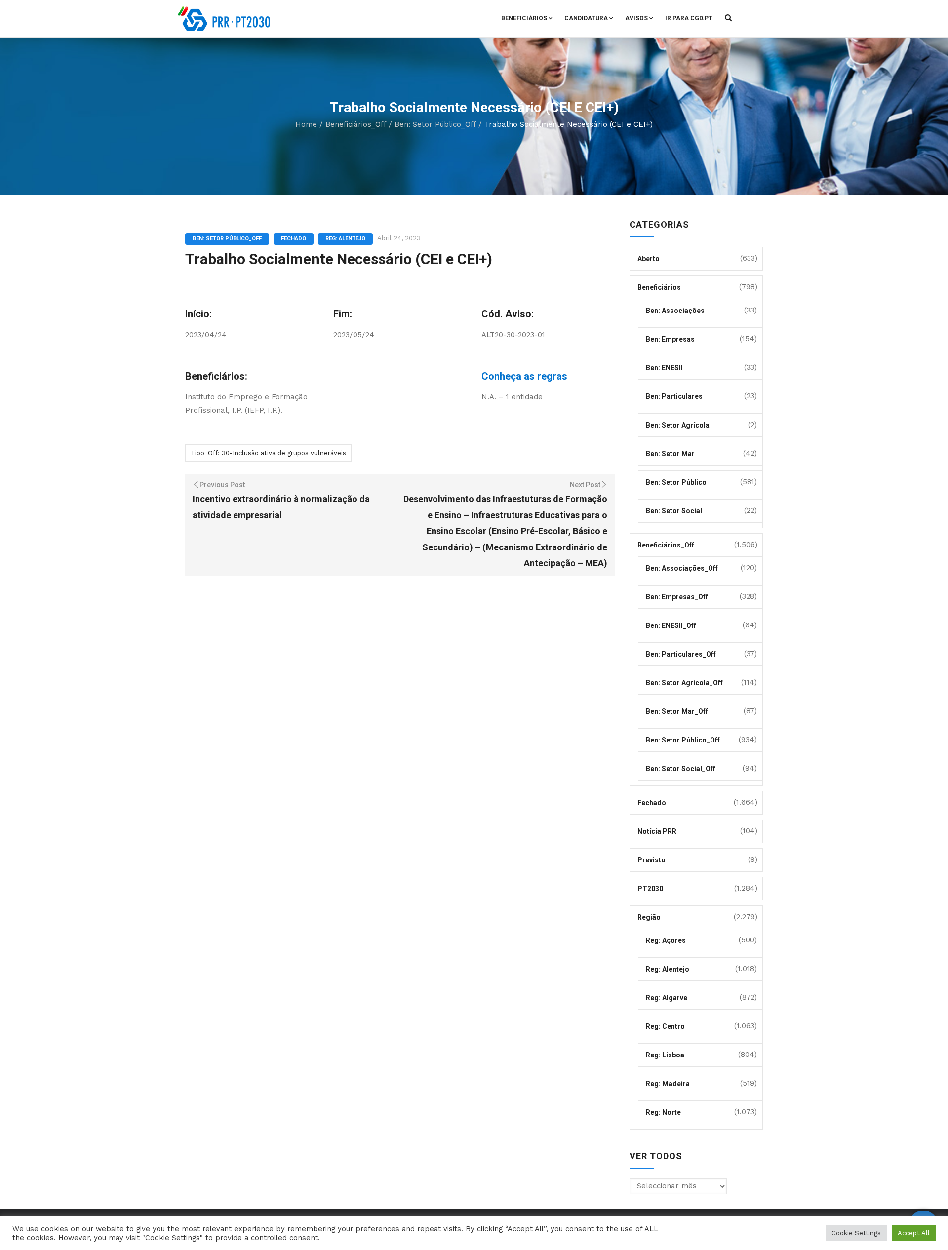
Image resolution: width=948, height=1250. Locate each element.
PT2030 (650, 889)
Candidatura (586, 18)
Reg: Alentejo (345, 238)
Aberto (648, 259)
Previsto (651, 860)
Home (306, 124)
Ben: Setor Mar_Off (677, 711)
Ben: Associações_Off (682, 568)
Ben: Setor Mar (670, 454)
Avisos (636, 18)
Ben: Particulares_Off (681, 654)
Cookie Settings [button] (856, 1233)
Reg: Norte (663, 1112)
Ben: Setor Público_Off (435, 124)
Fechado (293, 238)
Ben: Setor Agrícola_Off (684, 683)
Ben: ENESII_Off (671, 625)
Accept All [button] (914, 1233)
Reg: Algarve (666, 998)
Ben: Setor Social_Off (680, 769)
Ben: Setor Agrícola (678, 425)
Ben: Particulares (674, 396)
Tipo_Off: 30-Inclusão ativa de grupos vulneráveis (268, 453)
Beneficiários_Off (355, 124)
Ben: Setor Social (674, 511)
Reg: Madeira (668, 1084)
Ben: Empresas (670, 339)
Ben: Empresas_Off (677, 597)
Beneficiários (524, 18)
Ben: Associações (675, 310)
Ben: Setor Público (676, 482)
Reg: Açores (666, 940)
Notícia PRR (656, 831)
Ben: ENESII (664, 368)
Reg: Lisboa (665, 1055)
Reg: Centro (665, 1026)
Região (649, 917)
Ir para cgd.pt (688, 18)
